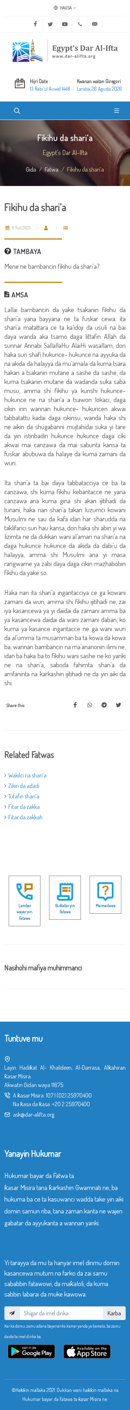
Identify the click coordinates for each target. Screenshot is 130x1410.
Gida (31, 169)
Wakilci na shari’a (27, 775)
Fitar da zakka (24, 806)
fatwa (51, 169)
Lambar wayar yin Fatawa (24, 912)
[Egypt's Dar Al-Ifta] (65, 51)
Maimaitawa (106, 905)
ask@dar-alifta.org (33, 1114)
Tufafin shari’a (23, 796)
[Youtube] (65, 24)
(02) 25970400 (74, 1095)
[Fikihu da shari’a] (75, 705)
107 (49, 1095)
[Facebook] (35, 24)
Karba (114, 1313)
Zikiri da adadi (23, 785)
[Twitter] (50, 24)
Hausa (65, 7)
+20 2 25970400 (71, 1104)
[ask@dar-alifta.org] (94, 24)
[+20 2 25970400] (80, 24)
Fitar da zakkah (25, 817)
